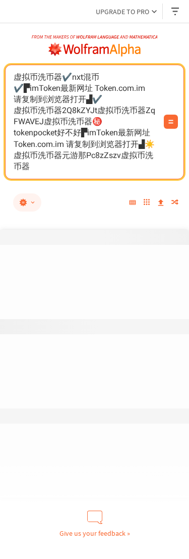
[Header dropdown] (175, 11)
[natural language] (27, 202)
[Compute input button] (171, 122)
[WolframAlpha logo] (94, 49)
